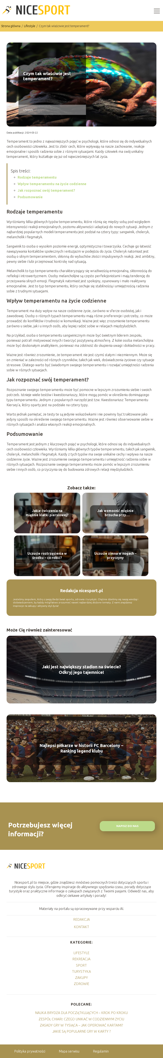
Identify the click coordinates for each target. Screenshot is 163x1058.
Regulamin (101, 1051)
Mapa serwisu (69, 1051)
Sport (81, 965)
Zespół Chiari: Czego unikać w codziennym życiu (81, 1019)
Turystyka (81, 971)
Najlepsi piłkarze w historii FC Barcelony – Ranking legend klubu (81, 748)
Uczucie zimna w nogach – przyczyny (115, 556)
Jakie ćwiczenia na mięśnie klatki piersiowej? (47, 513)
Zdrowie (81, 984)
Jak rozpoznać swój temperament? (46, 190)
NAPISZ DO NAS (127, 826)
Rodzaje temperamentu (37, 177)
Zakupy (81, 978)
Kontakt (81, 927)
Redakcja (81, 919)
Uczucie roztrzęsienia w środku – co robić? (47, 556)
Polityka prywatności (29, 1051)
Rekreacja (81, 959)
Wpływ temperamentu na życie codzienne (52, 184)
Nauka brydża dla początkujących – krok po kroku (81, 1013)
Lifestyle (30, 26)
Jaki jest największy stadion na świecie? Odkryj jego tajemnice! (81, 669)
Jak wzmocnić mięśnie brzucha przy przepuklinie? (115, 513)
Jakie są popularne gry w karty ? (81, 1031)
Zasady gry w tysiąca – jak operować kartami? (81, 1025)
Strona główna (11, 26)
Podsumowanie (30, 197)
